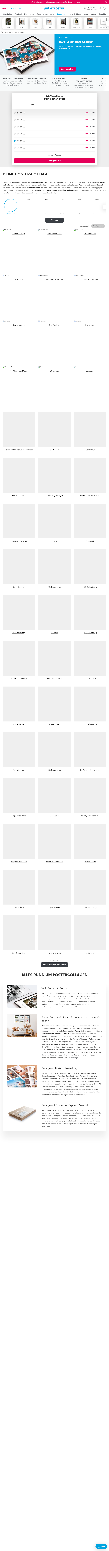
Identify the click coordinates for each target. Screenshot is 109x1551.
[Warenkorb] (105, 8)
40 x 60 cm (21, 134)
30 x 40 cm (21, 120)
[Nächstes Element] (106, 83)
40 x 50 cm (21, 127)
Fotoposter (46, 1031)
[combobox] (54, 104)
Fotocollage (9, 32)
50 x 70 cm (21, 141)
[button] (54, 154)
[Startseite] (2, 32)
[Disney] (93, 14)
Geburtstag (54, 1055)
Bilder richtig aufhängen (84, 1042)
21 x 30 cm (21, 113)
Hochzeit (45, 1055)
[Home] (54, 8)
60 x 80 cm (21, 148)
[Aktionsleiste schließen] (106, 2)
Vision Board (68, 1055)
